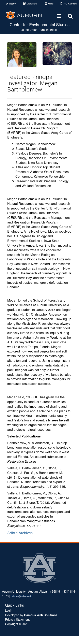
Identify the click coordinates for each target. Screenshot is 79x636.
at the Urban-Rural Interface (39, 30)
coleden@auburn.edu (21, 596)
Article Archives (20, 532)
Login (8, 610)
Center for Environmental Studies (39, 24)
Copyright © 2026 (16, 624)
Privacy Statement (17, 619)
